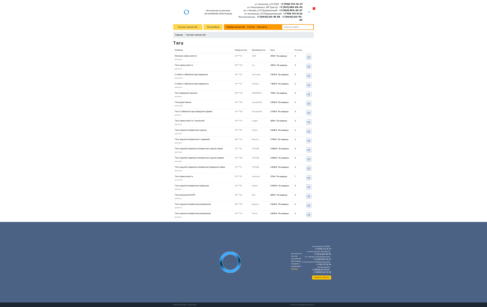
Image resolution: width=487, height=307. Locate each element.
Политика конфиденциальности (302, 305)
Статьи (251, 27)
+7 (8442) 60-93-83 (322, 272)
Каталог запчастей (187, 27)
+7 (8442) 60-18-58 (268, 16)
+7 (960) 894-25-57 (290, 10)
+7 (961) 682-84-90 (290, 7)
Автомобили (213, 27)
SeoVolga (294, 269)
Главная (179, 35)
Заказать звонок (321, 277)
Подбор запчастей (235, 27)
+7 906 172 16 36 (292, 13)
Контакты (262, 27)
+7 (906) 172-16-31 (291, 4)
